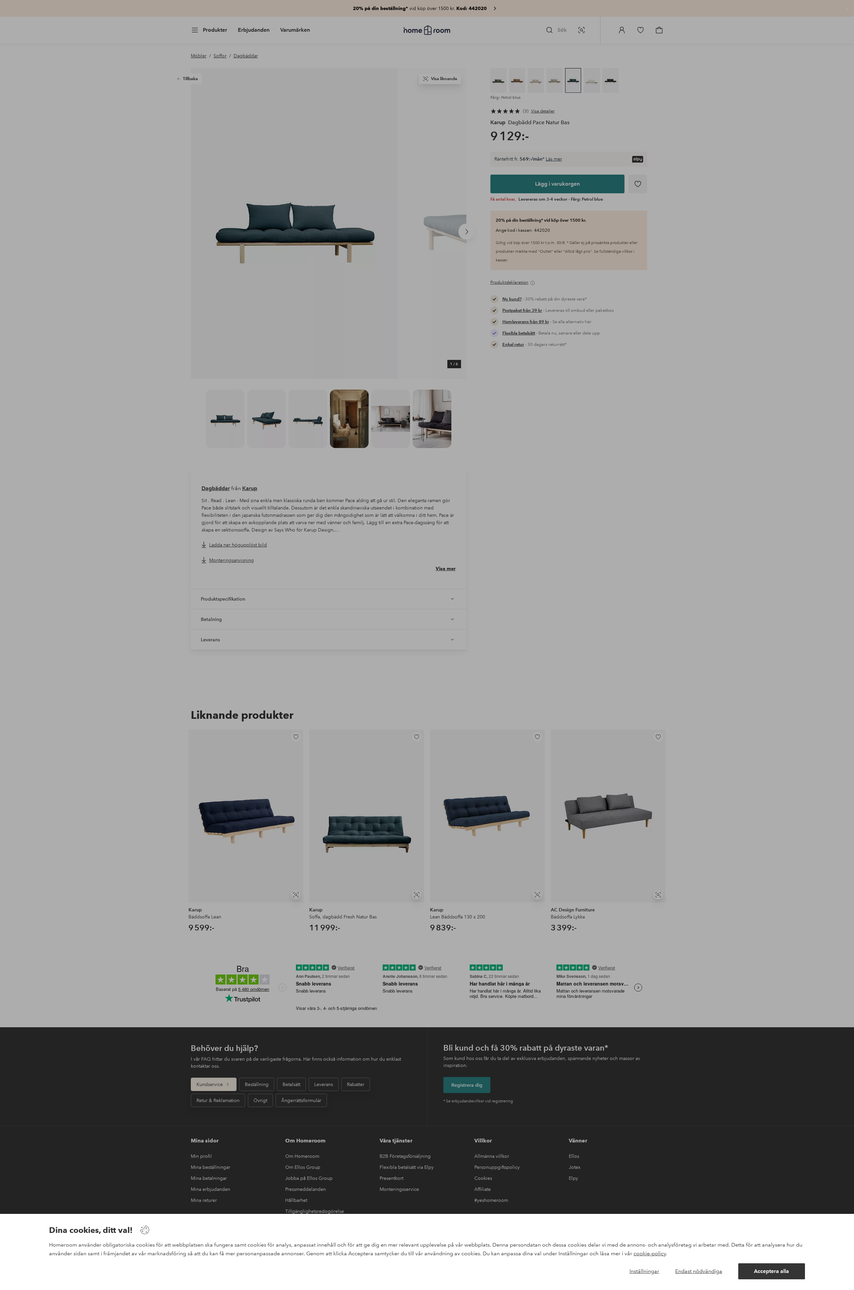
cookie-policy (649, 1253)
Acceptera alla (771, 1271)
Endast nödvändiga (698, 1271)
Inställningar (644, 1271)
